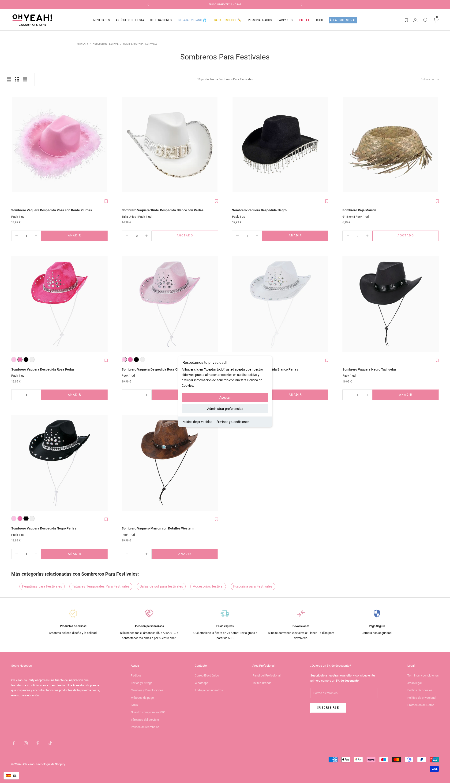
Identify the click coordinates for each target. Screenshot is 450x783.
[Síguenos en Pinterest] (38, 743)
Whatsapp (201, 683)
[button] (106, 201)
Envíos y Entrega (141, 683)
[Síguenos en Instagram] (25, 743)
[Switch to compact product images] (25, 79)
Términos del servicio (145, 719)
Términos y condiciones (423, 675)
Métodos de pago (142, 697)
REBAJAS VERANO (192, 20)
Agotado (197, 236)
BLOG (319, 20)
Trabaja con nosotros (209, 690)
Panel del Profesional (266, 675)
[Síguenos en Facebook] (13, 743)
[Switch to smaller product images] (17, 79)
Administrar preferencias (225, 409)
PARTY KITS (285, 20)
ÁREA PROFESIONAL (343, 20)
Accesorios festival (105, 44)
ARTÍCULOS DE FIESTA (130, 20)
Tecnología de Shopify (50, 764)
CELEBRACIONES (161, 20)
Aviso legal (414, 683)
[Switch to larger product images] (9, 79)
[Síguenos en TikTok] (50, 743)
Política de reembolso (145, 727)
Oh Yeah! (82, 44)
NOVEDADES (101, 20)
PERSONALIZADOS (260, 20)
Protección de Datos (420, 705)
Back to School (227, 20)
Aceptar (225, 397)
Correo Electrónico (207, 675)
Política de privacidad (197, 422)
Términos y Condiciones (232, 422)
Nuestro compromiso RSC (148, 712)
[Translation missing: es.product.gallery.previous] (16, 145)
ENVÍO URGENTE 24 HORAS (225, 4)
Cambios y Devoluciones (147, 690)
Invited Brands (261, 683)
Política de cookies (419, 690)
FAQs (134, 705)
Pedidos (136, 675)
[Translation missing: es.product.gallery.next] (103, 145)
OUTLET (304, 20)
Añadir (88, 236)
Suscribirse (328, 707)
